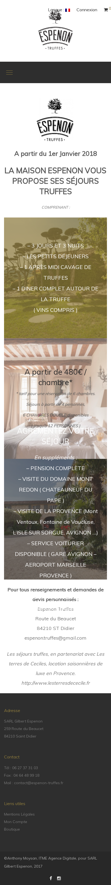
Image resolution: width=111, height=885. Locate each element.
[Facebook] (51, 878)
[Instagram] (59, 878)
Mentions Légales (19, 814)
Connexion (87, 9)
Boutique (12, 829)
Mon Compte (15, 821)
